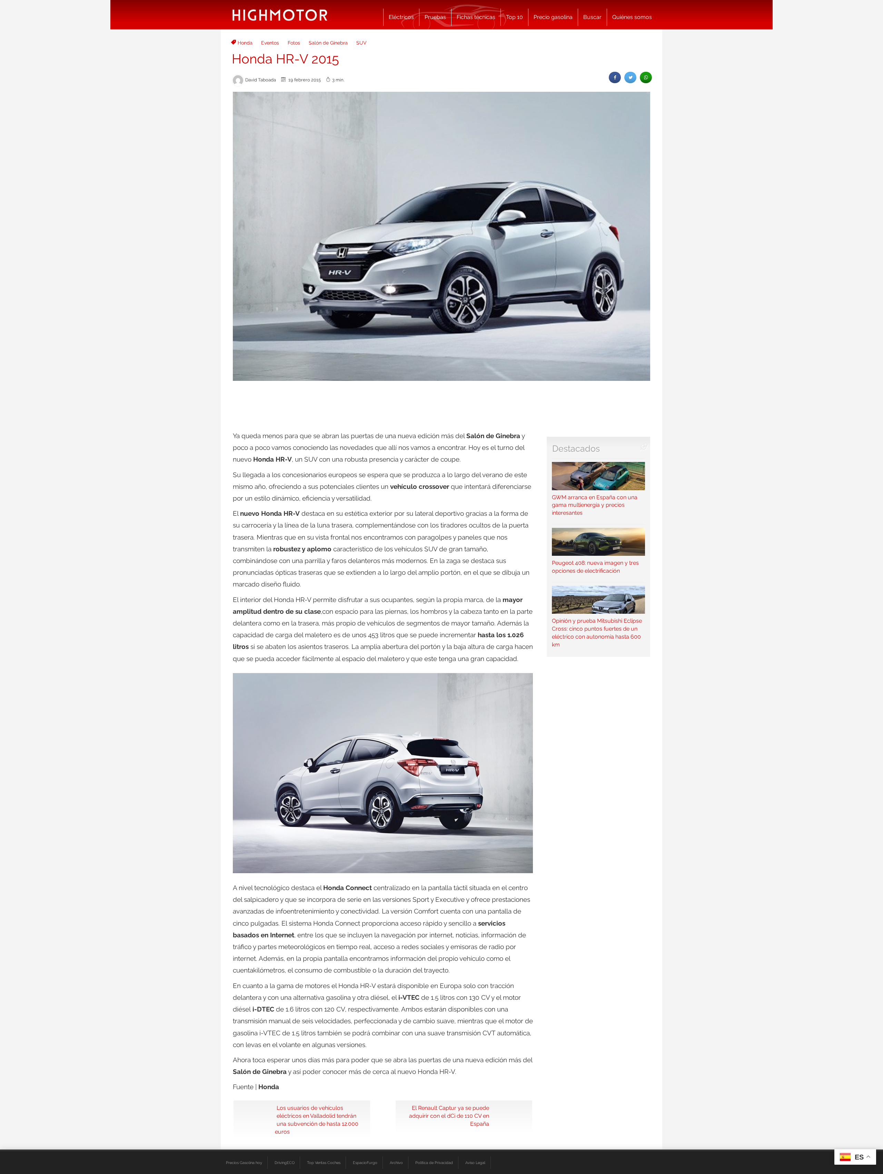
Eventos (270, 43)
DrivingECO (285, 1162)
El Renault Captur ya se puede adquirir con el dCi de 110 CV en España (449, 1116)
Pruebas (435, 17)
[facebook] (615, 77)
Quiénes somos (632, 17)
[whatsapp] (646, 77)
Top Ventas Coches (323, 1162)
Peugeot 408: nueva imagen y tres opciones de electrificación (595, 567)
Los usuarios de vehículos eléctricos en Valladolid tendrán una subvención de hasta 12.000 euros (316, 1120)
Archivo (396, 1162)
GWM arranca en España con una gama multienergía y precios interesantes (594, 505)
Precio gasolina (553, 17)
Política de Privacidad (434, 1162)
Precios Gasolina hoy (244, 1162)
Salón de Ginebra (328, 43)
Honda (245, 43)
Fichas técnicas (476, 17)
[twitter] (630, 77)
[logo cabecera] (279, 14)
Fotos (294, 43)
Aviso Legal (475, 1162)
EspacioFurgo (365, 1162)
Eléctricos (401, 17)
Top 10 (514, 17)
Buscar (592, 17)
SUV (361, 43)
